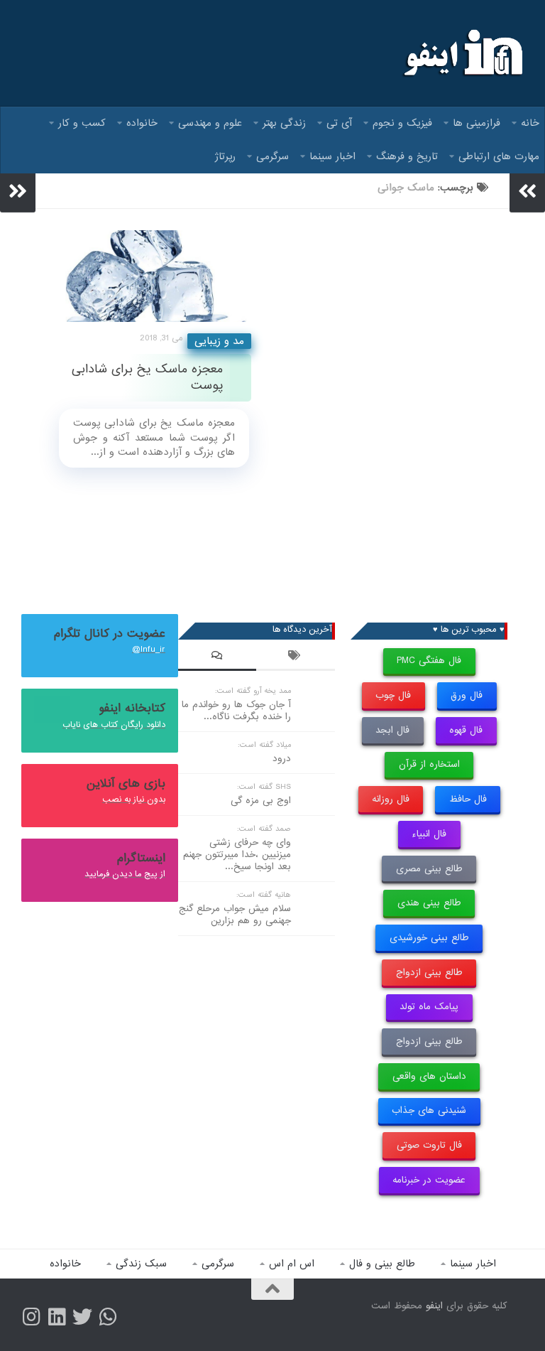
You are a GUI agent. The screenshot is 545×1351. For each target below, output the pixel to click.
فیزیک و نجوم (402, 123)
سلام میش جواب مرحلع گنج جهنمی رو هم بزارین (235, 914)
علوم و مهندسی (210, 123)
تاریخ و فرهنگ (407, 156)
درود (281, 758)
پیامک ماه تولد (429, 1006)
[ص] (31, 1317)
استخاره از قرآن (429, 764)
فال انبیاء (429, 834)
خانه (530, 123)
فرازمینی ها (476, 123)
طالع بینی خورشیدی (429, 937)
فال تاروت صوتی (429, 1145)
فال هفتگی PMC (429, 660)
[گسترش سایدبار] (17, 191)
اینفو (434, 1305)
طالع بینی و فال (382, 1263)
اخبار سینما (332, 156)
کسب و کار (82, 123)
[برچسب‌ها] (295, 657)
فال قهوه (466, 730)
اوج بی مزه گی (261, 800)
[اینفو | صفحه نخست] (462, 53)
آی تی (339, 123)
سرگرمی (272, 156)
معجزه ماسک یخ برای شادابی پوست (147, 377)
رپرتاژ (225, 156)
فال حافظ (468, 799)
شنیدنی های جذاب (429, 1110)
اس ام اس (291, 1263)
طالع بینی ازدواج (429, 972)
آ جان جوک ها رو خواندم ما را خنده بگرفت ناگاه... (236, 710)
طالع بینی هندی (429, 902)
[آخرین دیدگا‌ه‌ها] (217, 657)
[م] (108, 1317)
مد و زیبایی (219, 341)
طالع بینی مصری (429, 868)
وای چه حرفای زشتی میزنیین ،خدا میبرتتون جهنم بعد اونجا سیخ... (237, 854)
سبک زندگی (141, 1263)
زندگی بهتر (284, 123)
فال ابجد (392, 730)
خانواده (142, 123)
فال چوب (393, 695)
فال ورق (467, 695)
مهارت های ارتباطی (498, 156)
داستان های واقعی (429, 1076)
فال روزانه (390, 799)
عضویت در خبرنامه (429, 1180)
